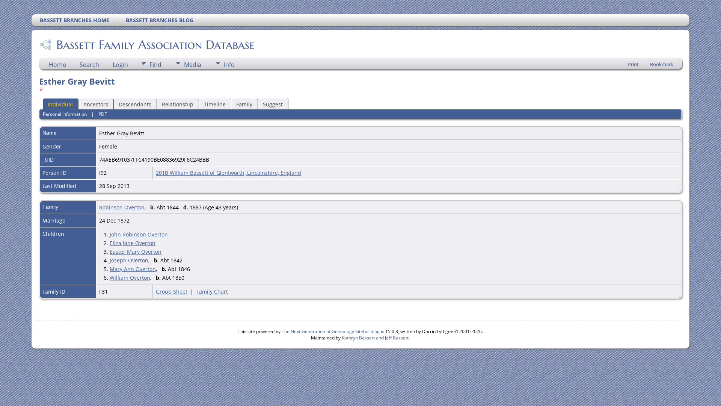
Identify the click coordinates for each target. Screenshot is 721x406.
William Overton (130, 277)
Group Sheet (171, 291)
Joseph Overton (129, 260)
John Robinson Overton (139, 234)
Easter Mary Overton (135, 251)
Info (229, 65)
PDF (102, 114)
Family (244, 104)
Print (633, 64)
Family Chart (212, 291)
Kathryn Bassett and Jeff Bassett (375, 338)
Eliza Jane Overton (132, 243)
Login (120, 65)
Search (89, 65)
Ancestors (95, 104)
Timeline (215, 104)
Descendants (135, 104)
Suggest (273, 104)
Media (192, 65)
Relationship (177, 104)
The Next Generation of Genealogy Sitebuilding (331, 331)
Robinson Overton (122, 207)
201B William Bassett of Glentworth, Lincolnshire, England (228, 172)
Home (57, 65)
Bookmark (661, 64)
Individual (60, 104)
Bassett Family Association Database (155, 44)
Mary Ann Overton (133, 269)
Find (155, 65)
